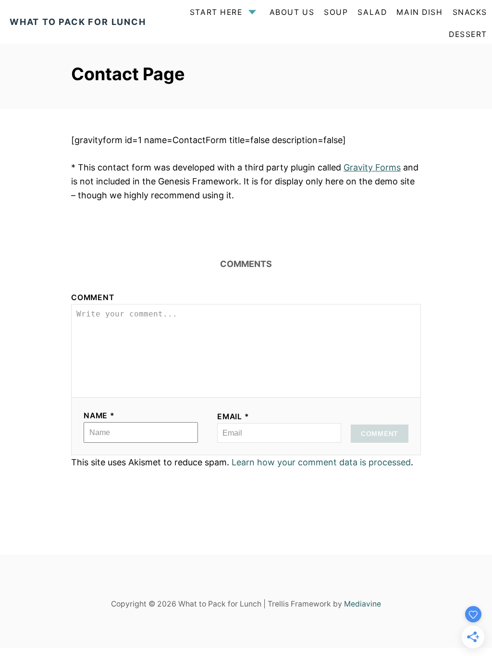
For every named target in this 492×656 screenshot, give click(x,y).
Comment (92, 297)
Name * (99, 415)
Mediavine (362, 603)
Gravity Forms (372, 167)
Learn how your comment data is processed (321, 462)
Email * (233, 416)
